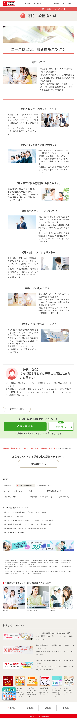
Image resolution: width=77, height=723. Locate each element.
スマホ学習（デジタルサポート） (41, 497)
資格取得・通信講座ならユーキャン (15, 448)
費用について (64, 497)
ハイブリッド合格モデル (13, 491)
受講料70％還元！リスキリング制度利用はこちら (39, 433)
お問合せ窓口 (56, 3)
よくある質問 (26, 3)
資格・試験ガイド (44, 485)
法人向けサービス (68, 3)
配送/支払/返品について (41, 3)
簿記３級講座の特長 (54, 491)
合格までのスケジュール (13, 497)
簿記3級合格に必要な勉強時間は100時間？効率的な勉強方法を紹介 (25, 528)
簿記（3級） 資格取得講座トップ (43, 448)
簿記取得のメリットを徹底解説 (14, 516)
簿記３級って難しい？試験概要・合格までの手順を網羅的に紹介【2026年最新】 (29, 520)
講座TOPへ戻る (17, 409)
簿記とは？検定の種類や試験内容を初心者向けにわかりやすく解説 (25, 512)
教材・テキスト (34, 491)
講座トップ (8, 485)
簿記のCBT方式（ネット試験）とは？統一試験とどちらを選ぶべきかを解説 (28, 524)
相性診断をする (38, 463)
